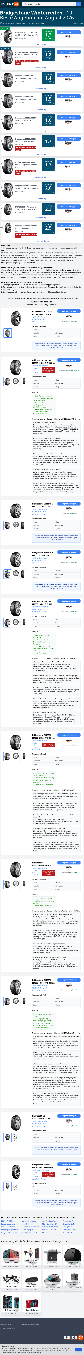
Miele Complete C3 (49, 1224)
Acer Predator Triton (50, 1221)
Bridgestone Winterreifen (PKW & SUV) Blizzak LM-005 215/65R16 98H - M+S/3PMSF (41, 864)
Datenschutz (5, 1324)
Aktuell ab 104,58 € (44, 873)
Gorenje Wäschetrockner (31, 1232)
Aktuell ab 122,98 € (44, 370)
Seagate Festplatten (9, 1232)
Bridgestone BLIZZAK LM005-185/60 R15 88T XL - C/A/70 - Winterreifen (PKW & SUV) (43, 981)
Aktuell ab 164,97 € (40, 319)
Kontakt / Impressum (30, 1324)
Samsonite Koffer (8, 1227)
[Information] (54, 39)
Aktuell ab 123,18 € (40, 560)
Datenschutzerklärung (33, 1352)
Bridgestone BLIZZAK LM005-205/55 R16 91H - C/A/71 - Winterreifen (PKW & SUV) (42, 736)
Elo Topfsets (67, 1227)
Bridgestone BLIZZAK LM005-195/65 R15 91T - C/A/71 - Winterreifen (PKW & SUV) (42, 603)
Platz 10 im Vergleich (41, 1170)
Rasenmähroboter (29, 1221)
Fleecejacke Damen (70, 1230)
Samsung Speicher (29, 1230)
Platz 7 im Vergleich (41, 868)
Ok (78, 1349)
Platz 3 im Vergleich (41, 509)
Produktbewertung (8, 1329)
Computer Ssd (68, 1224)
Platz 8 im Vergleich (41, 985)
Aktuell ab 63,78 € (40, 609)
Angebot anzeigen (68, 32)
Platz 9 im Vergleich (41, 1121)
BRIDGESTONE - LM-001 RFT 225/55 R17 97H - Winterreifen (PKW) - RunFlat (42, 313)
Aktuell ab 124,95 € (44, 1175)
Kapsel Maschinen (8, 1224)
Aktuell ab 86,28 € (44, 745)
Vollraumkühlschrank (50, 1227)
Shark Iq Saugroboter (9, 1230)
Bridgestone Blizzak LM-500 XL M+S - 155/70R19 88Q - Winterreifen (43, 1166)
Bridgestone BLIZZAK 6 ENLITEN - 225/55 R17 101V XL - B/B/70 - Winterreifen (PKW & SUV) (42, 554)
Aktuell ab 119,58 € (40, 512)
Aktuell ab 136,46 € (40, 1124)
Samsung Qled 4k (49, 1230)
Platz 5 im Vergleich (41, 607)
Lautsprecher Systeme (30, 1227)
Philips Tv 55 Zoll (7, 1221)
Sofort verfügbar (40, 322)
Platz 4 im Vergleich (41, 558)
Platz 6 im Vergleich (41, 740)
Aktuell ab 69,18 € (40, 988)
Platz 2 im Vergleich (41, 366)
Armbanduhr (47, 1232)
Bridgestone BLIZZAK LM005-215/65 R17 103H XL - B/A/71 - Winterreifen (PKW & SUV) (43, 361)
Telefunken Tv (68, 1221)
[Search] (78, 4)
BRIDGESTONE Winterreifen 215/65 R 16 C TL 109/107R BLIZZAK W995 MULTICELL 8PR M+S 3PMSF (43, 1117)
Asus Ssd (25, 1224)
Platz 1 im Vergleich (41, 317)
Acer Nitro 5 (67, 1232)
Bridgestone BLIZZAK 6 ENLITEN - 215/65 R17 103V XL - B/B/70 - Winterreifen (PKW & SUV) (42, 505)
